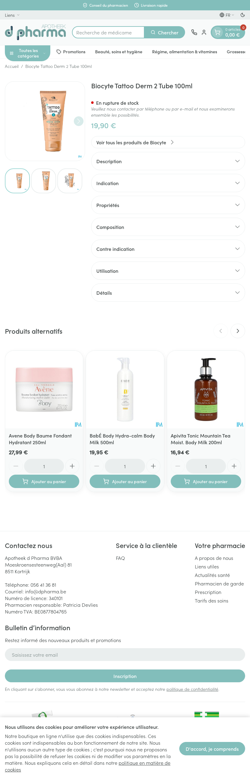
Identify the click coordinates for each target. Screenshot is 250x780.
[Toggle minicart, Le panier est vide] (217, 32)
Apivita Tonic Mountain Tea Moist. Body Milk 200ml (200, 438)
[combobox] (108, 32)
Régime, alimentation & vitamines (184, 51)
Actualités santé (212, 574)
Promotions (74, 51)
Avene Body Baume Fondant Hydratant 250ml (40, 438)
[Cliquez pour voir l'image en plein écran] (45, 121)
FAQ (120, 557)
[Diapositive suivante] (237, 331)
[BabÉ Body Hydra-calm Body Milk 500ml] (125, 389)
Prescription (208, 592)
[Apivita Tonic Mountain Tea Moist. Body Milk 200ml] (206, 389)
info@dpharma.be (45, 591)
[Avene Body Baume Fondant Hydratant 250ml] (44, 389)
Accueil (12, 66)
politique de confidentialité (192, 689)
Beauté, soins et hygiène (118, 51)
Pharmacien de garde (219, 583)
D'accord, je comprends (212, 748)
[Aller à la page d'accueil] (35, 32)
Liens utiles (207, 566)
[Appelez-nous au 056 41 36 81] (194, 32)
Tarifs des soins (211, 600)
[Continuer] (79, 121)
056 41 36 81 (43, 584)
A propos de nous (214, 557)
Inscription (125, 676)
